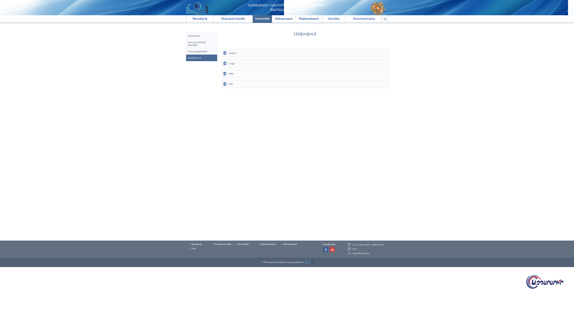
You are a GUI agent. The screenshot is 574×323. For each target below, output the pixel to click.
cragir (232, 63)
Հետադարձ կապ (364, 18)
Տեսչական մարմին (233, 18)
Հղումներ (333, 18)
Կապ (193, 248)
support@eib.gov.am (361, 253)
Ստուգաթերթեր (197, 51)
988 (231, 73)
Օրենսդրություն (290, 244)
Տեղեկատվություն (268, 244)
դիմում (232, 53)
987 (231, 84)
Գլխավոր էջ (199, 18)
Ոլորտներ (194, 36)
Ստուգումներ (243, 244)
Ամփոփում (194, 58)
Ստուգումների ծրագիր (197, 43)
